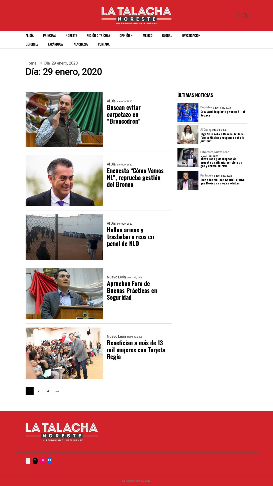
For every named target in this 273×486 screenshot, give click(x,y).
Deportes (206, 107)
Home (31, 63)
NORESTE (71, 35)
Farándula (206, 175)
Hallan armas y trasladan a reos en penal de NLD (130, 236)
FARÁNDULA (55, 44)
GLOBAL (167, 35)
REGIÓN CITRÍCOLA (98, 35)
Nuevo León (116, 277)
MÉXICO (147, 35)
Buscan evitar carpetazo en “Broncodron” (124, 114)
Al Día (111, 101)
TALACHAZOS (80, 44)
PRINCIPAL (49, 35)
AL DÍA (30, 35)
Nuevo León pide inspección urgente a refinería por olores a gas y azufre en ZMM (221, 162)
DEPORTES (32, 44)
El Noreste (206, 152)
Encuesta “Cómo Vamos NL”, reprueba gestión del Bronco (135, 177)
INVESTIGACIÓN (190, 35)
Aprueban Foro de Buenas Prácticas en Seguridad (132, 290)
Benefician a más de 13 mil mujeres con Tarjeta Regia (136, 349)
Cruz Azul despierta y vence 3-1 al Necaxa (222, 113)
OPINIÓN (125, 35)
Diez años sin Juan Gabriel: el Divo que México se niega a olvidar (222, 181)
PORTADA (104, 44)
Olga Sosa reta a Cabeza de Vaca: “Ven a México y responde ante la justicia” (222, 137)
